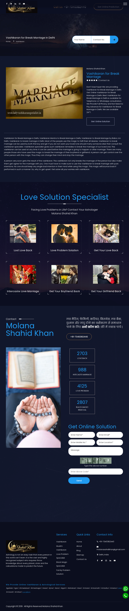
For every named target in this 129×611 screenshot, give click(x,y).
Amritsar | (18, 592)
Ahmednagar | (36, 588)
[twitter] (11, 4)
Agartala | (10, 588)
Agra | (16, 588)
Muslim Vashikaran (61, 548)
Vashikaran (20, 41)
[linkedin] (15, 4)
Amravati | (10, 592)
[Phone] (125, 595)
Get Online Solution (100, 121)
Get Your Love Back (106, 250)
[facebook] (7, 4)
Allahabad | (72, 588)
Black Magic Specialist (61, 564)
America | (114, 588)
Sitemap (80, 555)
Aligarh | (64, 588)
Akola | (57, 588)
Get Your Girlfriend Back (106, 291)
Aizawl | (45, 588)
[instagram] (20, 4)
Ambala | (86, 588)
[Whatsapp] (125, 589)
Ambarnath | (96, 588)
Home (8, 41)
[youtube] (24, 4)
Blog (78, 550)
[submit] (114, 39)
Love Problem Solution (64, 250)
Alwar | (80, 588)
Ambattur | (105, 588)
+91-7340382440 (79, 336)
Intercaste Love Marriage (23, 291)
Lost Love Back (23, 250)
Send (79, 480)
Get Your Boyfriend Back (64, 291)
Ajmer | (51, 588)
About (79, 546)
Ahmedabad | (24, 588)
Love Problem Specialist (62, 556)
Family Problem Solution (63, 572)
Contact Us (104, 80)
